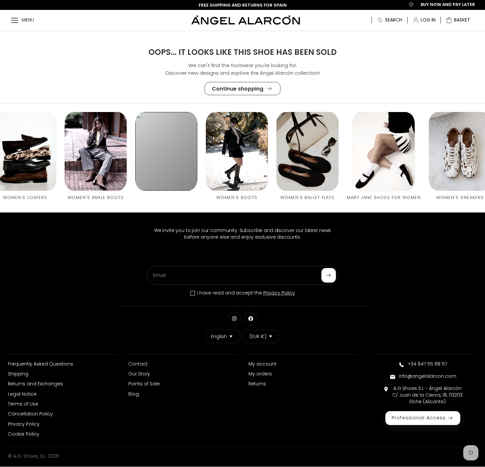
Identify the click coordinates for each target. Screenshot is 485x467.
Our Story (139, 373)
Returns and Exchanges (35, 383)
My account (262, 364)
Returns (257, 383)
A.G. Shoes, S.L (29, 456)
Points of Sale (144, 383)
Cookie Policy (23, 434)
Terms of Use (23, 404)
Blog (133, 394)
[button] (458, 20)
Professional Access (419, 417)
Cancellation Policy (30, 413)
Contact (138, 364)
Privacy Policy (279, 293)
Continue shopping (237, 89)
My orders (260, 373)
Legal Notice (22, 394)
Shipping (18, 373)
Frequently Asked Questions (40, 364)
